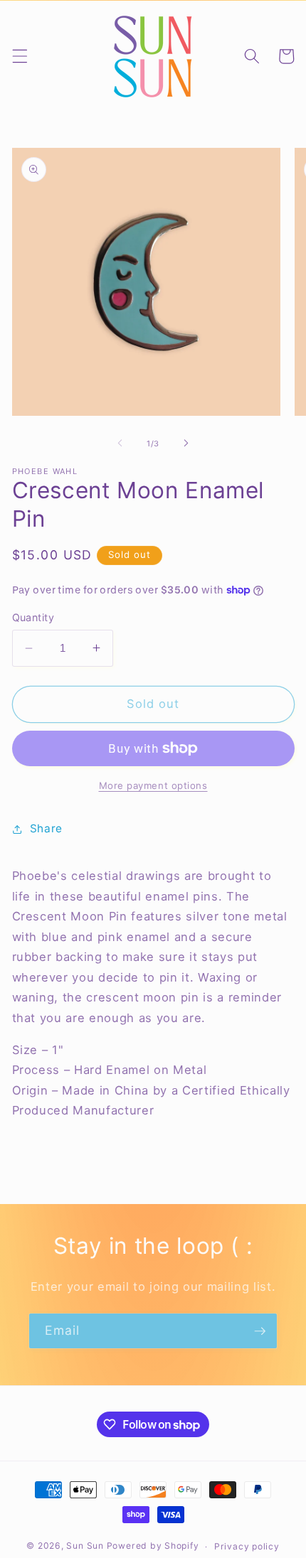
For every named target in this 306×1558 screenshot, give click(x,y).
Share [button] (46, 828)
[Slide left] (120, 443)
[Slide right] (185, 443)
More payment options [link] (153, 785)
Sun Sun (84, 1546)
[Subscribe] (260, 1331)
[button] (19, 56)
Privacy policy (247, 1546)
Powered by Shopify (153, 1546)
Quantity (33, 617)
